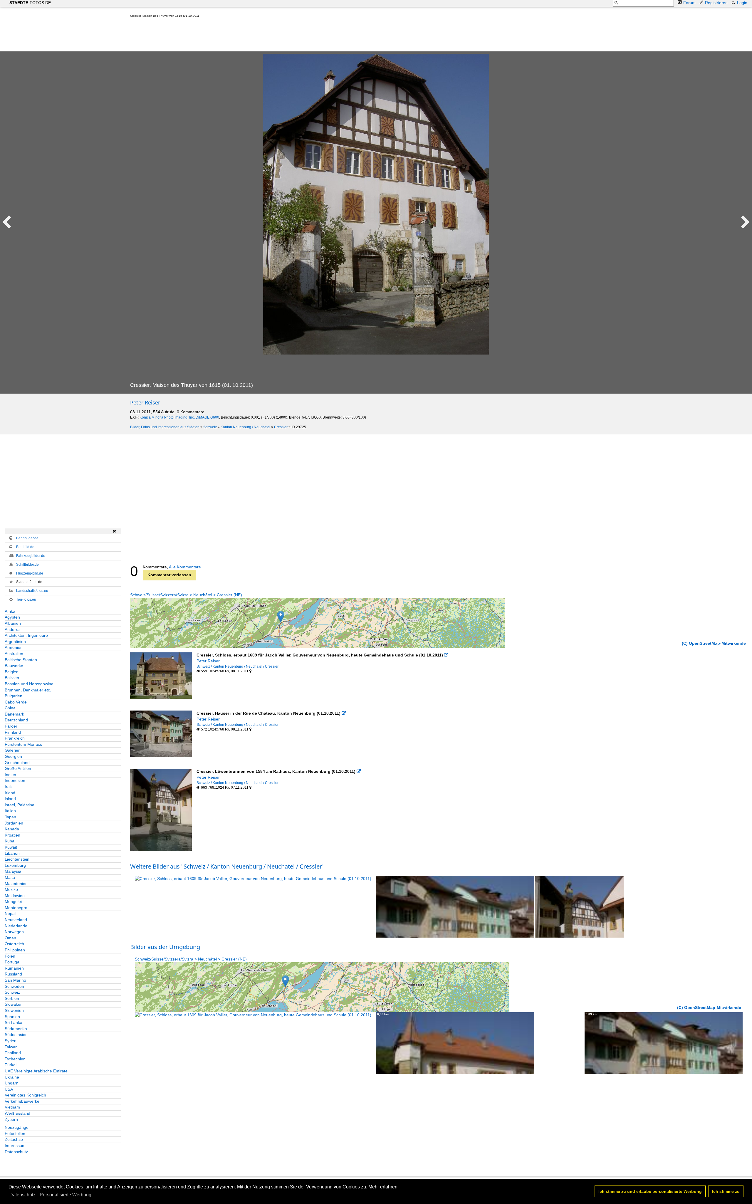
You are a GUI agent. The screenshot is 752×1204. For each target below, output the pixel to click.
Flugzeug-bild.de (29, 573)
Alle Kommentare (185, 567)
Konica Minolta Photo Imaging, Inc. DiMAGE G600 (179, 417)
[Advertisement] (237, 36)
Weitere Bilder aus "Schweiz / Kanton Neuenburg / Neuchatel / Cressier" (227, 866)
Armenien (14, 647)
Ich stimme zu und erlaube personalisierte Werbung (650, 1191)
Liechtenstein (17, 859)
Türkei (10, 1064)
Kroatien (12, 835)
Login (742, 2)
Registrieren (716, 2)
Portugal (12, 962)
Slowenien (14, 1010)
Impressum (15, 1145)
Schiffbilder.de (27, 564)
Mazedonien (16, 883)
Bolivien (12, 677)
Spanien (12, 1016)
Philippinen (15, 950)
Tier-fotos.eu (26, 599)
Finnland (13, 732)
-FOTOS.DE (30, 2)
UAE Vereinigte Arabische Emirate (36, 1071)
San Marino (15, 980)
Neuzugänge (16, 1127)
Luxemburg (15, 865)
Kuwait (11, 847)
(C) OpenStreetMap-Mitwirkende (714, 643)
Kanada (12, 829)
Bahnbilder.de (27, 538)
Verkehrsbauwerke (22, 1101)
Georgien (13, 756)
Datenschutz (16, 1151)
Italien (10, 810)
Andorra (12, 629)
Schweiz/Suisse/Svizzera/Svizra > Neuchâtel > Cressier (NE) (186, 594)
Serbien (12, 998)
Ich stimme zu (726, 1191)
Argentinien (15, 641)
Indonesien (15, 780)
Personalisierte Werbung (65, 1194)
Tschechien (15, 1059)
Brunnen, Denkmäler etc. (28, 690)
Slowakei (13, 1004)
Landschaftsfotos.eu (32, 591)
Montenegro (16, 907)
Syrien (10, 1040)
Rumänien (14, 968)
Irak (8, 786)
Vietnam (12, 1107)
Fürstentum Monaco (23, 744)
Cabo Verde (16, 702)
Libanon (12, 853)
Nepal (10, 913)
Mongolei (13, 901)
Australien (14, 653)
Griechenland (17, 762)
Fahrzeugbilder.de (30, 556)
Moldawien (15, 895)
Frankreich (15, 738)
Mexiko (11, 889)
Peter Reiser (145, 402)
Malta (10, 877)
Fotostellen (15, 1133)
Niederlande (16, 925)
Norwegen (14, 931)
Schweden (14, 986)
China (10, 708)
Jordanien (14, 823)
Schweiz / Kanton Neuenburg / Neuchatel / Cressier (237, 666)
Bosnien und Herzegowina (29, 683)
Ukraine (12, 1077)
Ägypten (12, 617)
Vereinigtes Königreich (25, 1095)
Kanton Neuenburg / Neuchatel (245, 427)
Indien (10, 774)
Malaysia (13, 871)
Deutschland (16, 720)
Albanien (13, 623)
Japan (10, 817)
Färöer (11, 726)
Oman (10, 938)
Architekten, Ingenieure (26, 635)
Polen (10, 956)
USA (9, 1089)
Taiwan (11, 1047)
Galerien (13, 750)
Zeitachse (14, 1139)
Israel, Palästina (19, 804)
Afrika (10, 611)
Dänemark (14, 714)
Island (10, 798)
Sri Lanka (13, 1022)
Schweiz (210, 427)
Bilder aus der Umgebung (165, 947)
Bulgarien (13, 695)
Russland (13, 974)
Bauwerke (14, 665)
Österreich (14, 943)
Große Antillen (18, 768)
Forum (689, 2)
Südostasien (16, 1034)
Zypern (11, 1119)
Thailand (13, 1052)
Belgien (12, 671)
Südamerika (16, 1028)
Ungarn (12, 1083)
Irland (10, 792)
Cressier (281, 427)
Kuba (9, 841)
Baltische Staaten (21, 659)
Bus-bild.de (25, 547)
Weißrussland (17, 1113)
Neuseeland (16, 919)
